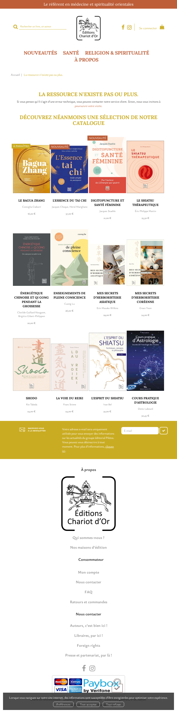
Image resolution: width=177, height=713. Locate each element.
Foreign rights (88, 645)
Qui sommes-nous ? (88, 537)
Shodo (31, 398)
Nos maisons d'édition (88, 547)
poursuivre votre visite (88, 106)
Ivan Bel (107, 404)
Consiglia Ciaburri (31, 206)
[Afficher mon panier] (161, 27)
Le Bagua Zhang (31, 200)
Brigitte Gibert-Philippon (31, 316)
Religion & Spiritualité (117, 53)
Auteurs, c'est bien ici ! (88, 625)
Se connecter (148, 28)
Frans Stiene (69, 404)
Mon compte (88, 572)
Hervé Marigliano (78, 206)
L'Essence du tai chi (69, 200)
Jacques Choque (60, 206)
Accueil (15, 75)
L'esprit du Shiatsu (107, 398)
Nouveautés (40, 53)
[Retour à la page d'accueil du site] (88, 28)
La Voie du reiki (69, 398)
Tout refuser (113, 704)
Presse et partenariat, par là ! (88, 655)
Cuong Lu (69, 303)
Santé (71, 53)
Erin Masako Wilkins (107, 308)
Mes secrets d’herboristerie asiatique (107, 297)
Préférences (63, 704)
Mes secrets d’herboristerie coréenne (145, 297)
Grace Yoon (145, 308)
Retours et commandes (88, 601)
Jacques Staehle (107, 211)
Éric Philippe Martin (145, 211)
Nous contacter (88, 581)
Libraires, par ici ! (88, 635)
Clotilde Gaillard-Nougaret (31, 312)
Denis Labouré (145, 408)
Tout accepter (88, 704)
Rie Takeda (31, 404)
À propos (86, 60)
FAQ (88, 591)
